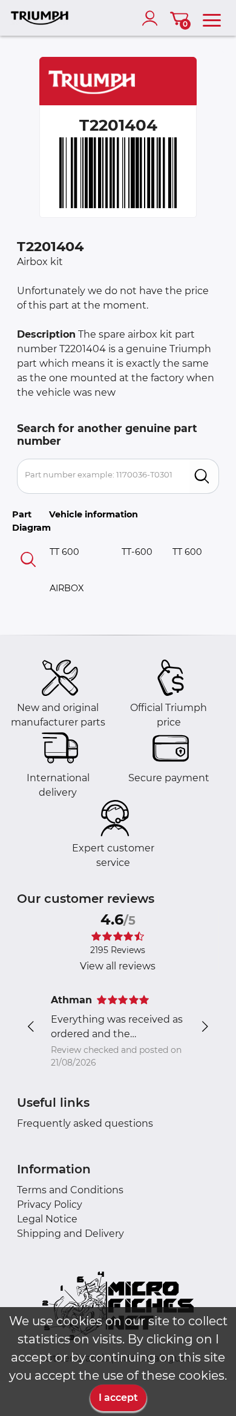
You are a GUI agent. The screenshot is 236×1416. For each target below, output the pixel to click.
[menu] (212, 18)
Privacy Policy (49, 1204)
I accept (118, 1397)
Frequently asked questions (85, 1123)
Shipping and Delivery (70, 1233)
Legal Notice (47, 1219)
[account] (152, 18)
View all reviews (118, 966)
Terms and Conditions (70, 1190)
